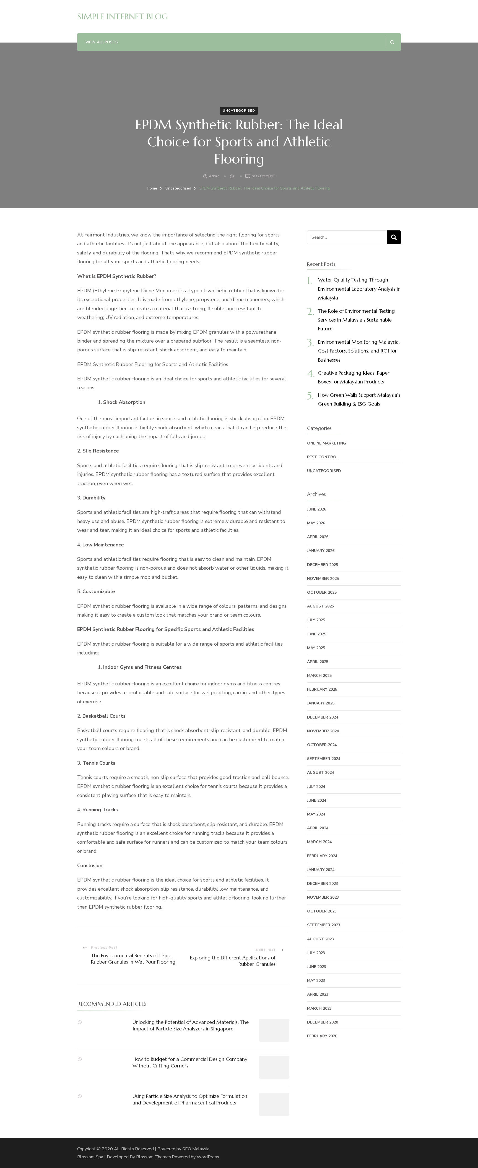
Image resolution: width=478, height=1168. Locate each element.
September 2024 (323, 758)
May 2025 (316, 648)
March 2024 (319, 842)
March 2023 (319, 1008)
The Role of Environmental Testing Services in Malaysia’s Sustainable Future (356, 320)
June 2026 (316, 509)
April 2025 (317, 661)
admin (214, 176)
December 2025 (322, 564)
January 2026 (320, 550)
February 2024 (322, 856)
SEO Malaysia (195, 1149)
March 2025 (319, 675)
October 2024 (322, 745)
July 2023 (316, 953)
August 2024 (320, 772)
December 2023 (322, 883)
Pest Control (323, 457)
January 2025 (320, 703)
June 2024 (316, 800)
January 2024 (320, 869)
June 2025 (316, 634)
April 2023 (317, 994)
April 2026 (317, 537)
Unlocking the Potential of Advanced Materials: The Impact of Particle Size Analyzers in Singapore (191, 1025)
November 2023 (323, 897)
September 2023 (323, 925)
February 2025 (322, 689)
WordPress (208, 1157)
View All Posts (101, 42)
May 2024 (316, 814)
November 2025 (323, 578)
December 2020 (322, 1022)
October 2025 (322, 592)
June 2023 (316, 966)
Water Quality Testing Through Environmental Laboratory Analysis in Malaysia (359, 289)
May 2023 (316, 980)
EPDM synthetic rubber (104, 880)
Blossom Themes (153, 1157)
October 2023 (322, 911)
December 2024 (322, 717)
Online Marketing (326, 443)
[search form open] (392, 42)
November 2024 (323, 731)
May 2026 (316, 523)
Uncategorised (239, 110)
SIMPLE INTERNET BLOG (122, 16)
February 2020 (322, 1036)
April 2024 (317, 828)
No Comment (263, 176)
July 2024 (316, 786)
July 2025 (316, 620)
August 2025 (320, 606)
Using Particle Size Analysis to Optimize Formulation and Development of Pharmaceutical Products (190, 1099)
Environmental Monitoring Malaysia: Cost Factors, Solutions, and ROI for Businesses (359, 351)
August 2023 (320, 939)
